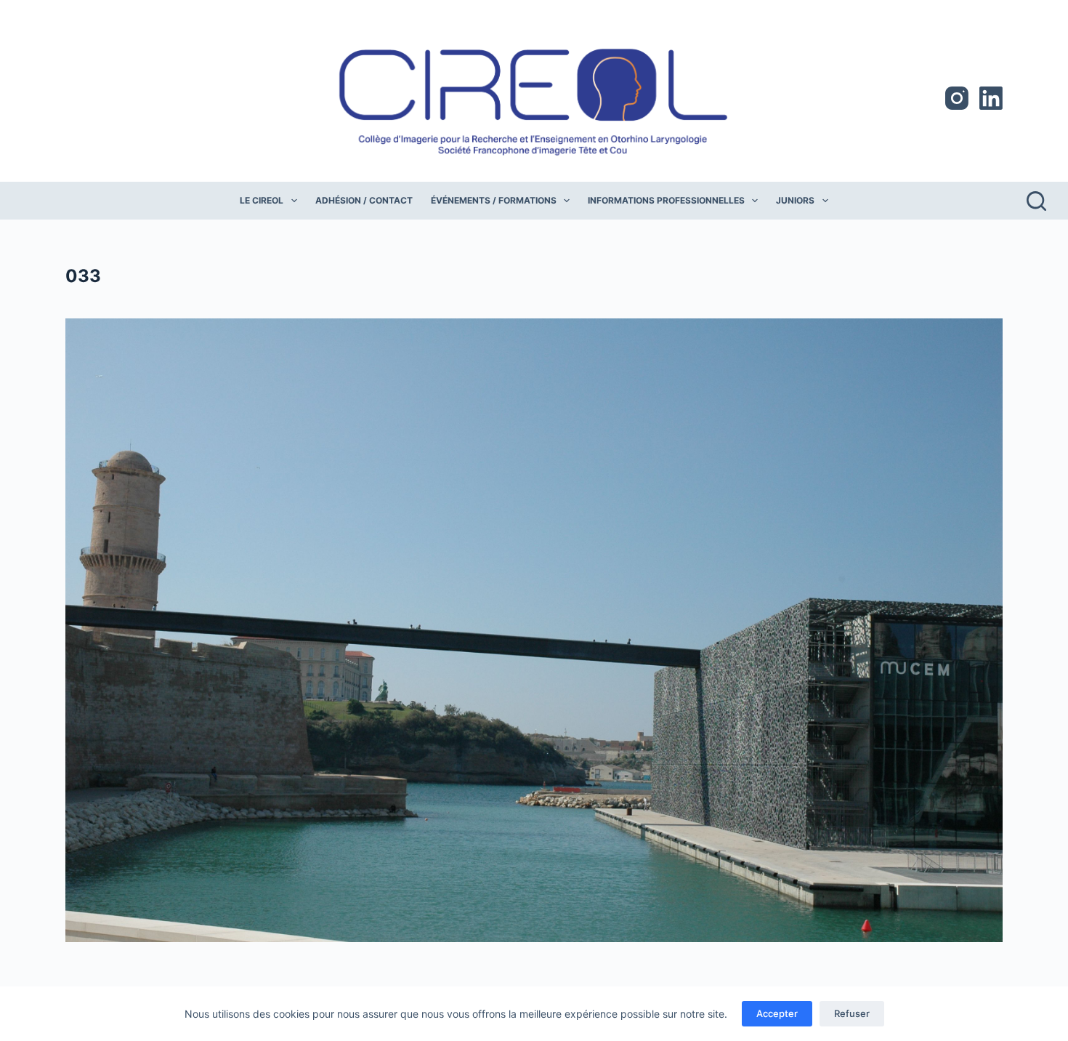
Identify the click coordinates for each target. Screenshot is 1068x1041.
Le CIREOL (261, 200)
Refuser (852, 1013)
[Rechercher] (1036, 201)
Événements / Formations (494, 200)
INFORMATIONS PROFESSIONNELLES (666, 200)
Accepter (777, 1013)
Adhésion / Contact (364, 200)
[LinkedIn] (991, 98)
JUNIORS (795, 200)
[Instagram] (956, 98)
